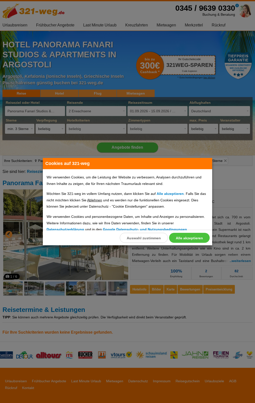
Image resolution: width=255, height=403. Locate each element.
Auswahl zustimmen (144, 238)
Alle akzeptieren (189, 238)
